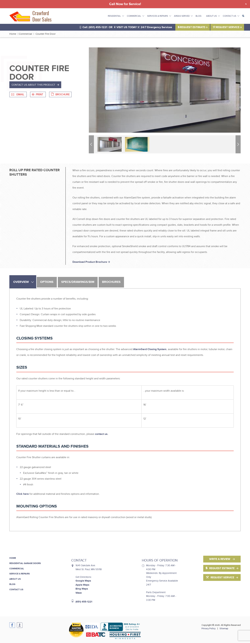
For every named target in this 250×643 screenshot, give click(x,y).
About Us (211, 16)
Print (40, 94)
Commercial (134, 16)
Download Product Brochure (90, 262)
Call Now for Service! (125, 4)
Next (239, 144)
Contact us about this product (33, 84)
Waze (79, 592)
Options (46, 282)
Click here (22, 494)
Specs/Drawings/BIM (77, 282)
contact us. (101, 434)
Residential (114, 16)
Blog (198, 16)
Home (12, 33)
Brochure (62, 94)
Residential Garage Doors (25, 563)
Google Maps (83, 580)
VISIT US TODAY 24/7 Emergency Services (144, 27)
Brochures (111, 282)
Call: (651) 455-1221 (94, 27)
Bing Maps (82, 588)
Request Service (227, 27)
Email (20, 94)
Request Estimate (192, 27)
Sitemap (224, 628)
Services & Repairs (157, 16)
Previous (92, 144)
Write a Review (220, 559)
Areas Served (182, 16)
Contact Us (229, 16)
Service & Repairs (19, 573)
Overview (21, 282)
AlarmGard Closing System (149, 349)
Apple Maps (82, 584)
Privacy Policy (209, 628)
